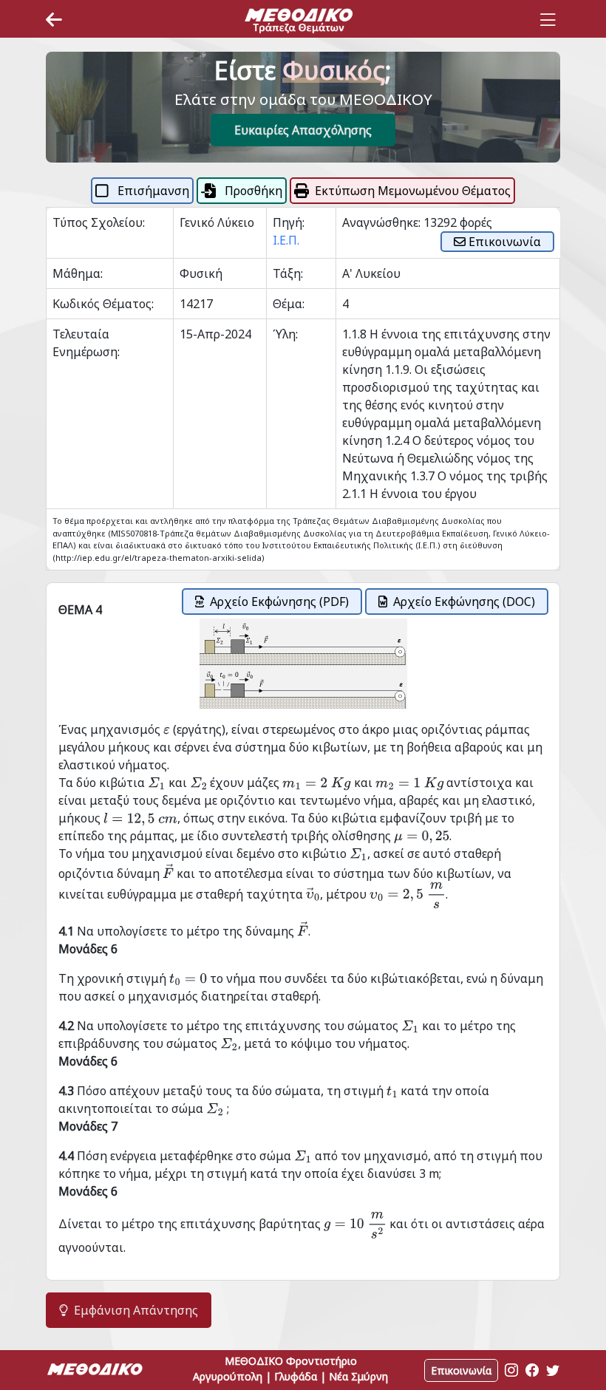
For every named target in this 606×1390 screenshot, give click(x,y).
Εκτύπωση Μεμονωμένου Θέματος (413, 191)
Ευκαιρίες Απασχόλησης (303, 130)
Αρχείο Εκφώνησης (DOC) (464, 601)
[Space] (298, 20)
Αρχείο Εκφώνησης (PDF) (279, 601)
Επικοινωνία (503, 242)
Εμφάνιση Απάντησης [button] (136, 1310)
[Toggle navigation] (547, 20)
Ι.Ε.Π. (286, 240)
